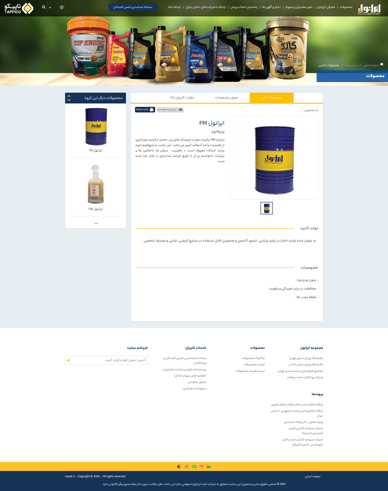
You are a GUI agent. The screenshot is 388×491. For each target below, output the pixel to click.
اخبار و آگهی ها (271, 7)
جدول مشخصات (226, 97)
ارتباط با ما (174, 7)
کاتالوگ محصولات (253, 358)
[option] (273, 158)
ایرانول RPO (96, 213)
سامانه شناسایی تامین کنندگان (132, 7)
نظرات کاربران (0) (182, 97)
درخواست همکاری (194, 388)
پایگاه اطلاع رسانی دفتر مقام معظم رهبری (297, 404)
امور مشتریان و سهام (298, 7)
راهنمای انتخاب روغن (244, 7)
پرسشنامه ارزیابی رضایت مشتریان (184, 369)
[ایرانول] (369, 10)
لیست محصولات (254, 364)
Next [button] (69, 100)
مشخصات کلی (271, 97)
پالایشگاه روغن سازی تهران (306, 358)
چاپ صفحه (142, 109)
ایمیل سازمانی (196, 382)
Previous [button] (69, 96)
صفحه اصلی (371, 65)
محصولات (346, 7)
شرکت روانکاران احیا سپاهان (305, 377)
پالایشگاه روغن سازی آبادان (306, 364)
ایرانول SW (95, 155)
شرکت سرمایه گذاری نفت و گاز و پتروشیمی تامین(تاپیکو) (302, 442)
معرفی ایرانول (326, 7)
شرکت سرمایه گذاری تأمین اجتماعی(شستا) (306, 430)
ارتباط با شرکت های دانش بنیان (206, 7)
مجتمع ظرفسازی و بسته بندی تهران (300, 371)
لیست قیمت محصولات (250, 371)
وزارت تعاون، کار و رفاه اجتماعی (303, 422)
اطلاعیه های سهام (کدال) (190, 375)
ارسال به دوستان (166, 109)
